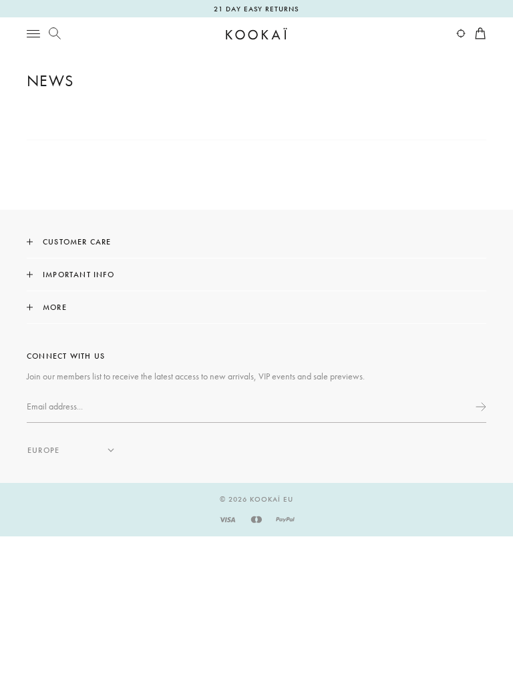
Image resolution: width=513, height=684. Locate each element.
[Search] (54, 33)
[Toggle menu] (33, 33)
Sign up (479, 407)
